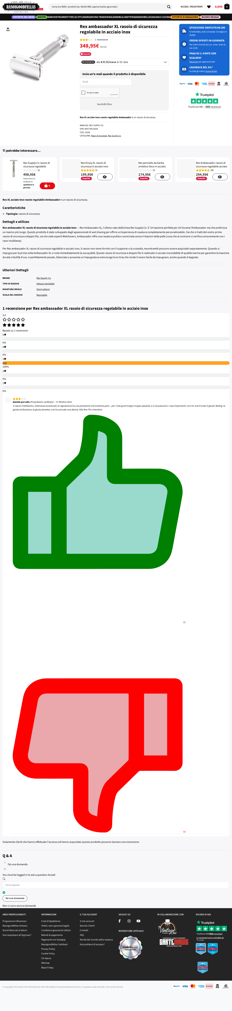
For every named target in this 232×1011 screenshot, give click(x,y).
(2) (96, 170)
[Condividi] (13, 996)
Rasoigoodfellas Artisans (15, 925)
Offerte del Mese (23, 17)
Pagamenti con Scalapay (53, 939)
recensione (101, 40)
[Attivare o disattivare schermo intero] (23, 996)
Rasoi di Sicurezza (99, 135)
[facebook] (120, 921)
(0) (39, 170)
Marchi (51, 17)
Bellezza (149, 17)
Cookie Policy (48, 953)
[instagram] (129, 921)
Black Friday (47, 967)
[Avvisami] (105, 176)
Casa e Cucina (162, 17)
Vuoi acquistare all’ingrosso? (17, 935)
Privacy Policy (48, 949)
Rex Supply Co (114, 135)
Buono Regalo (210, 17)
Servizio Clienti (87, 925)
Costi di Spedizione (50, 921)
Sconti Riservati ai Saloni (15, 930)
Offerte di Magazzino (185, 17)
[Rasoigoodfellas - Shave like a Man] (23, 7)
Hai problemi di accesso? (92, 944)
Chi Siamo (46, 958)
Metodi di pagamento (52, 935)
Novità (42, 17)
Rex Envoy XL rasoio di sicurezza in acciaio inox (94, 164)
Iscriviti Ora (104, 104)
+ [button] (49, 185)
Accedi (51, 875)
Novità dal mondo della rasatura (96, 939)
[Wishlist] (209, 7)
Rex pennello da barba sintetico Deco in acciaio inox (152, 166)
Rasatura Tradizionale (100, 17)
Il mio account (87, 921)
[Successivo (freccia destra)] (13, 1005)
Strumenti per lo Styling (71, 17)
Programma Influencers (14, 921)
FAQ (82, 935)
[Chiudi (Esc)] (3, 996)
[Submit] (170, 6)
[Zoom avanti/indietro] (32, 996)
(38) (212, 170)
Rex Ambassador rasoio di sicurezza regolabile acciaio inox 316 (211, 166)
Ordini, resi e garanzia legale (55, 925)
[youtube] (138, 921)
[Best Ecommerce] (212, 959)
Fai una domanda (15, 898)
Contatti (84, 930)
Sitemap (45, 963)
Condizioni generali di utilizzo (56, 930)
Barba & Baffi (122, 17)
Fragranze (137, 17)
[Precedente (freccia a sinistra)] (3, 1005)
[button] (222, 7)
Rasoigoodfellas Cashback (54, 944)
